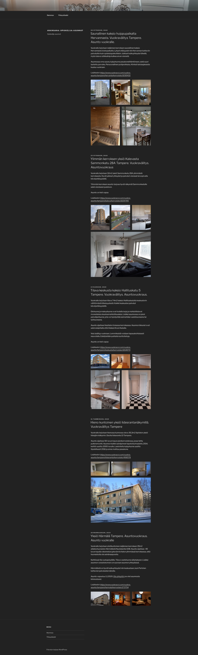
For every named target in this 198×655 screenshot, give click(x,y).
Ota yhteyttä (118, 576)
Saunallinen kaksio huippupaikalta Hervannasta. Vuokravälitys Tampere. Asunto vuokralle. (116, 38)
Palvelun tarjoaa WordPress (57, 650)
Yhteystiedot (63, 15)
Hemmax (50, 15)
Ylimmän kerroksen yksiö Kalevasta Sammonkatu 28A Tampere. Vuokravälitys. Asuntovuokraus (120, 163)
